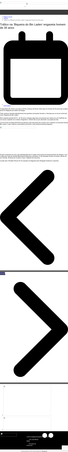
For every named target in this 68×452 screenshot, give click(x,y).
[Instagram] (51, 435)
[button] (34, 12)
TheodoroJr (44, 451)
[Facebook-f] (44, 435)
